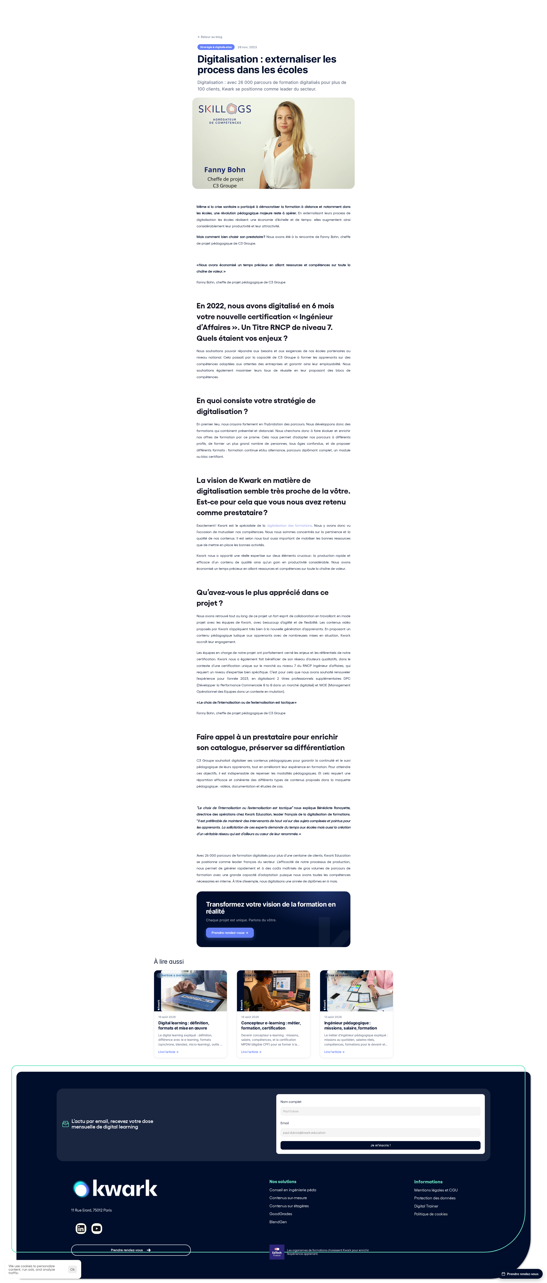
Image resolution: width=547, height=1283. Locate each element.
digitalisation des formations (289, 525)
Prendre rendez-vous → (230, 933)
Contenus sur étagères (289, 1206)
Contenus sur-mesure (288, 1198)
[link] (190, 1014)
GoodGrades (280, 1214)
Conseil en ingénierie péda (292, 1190)
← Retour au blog (209, 37)
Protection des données (435, 1198)
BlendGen (278, 1222)
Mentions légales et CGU (436, 1190)
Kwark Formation (233, 15)
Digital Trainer (426, 1206)
